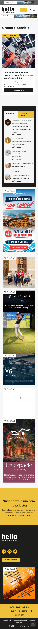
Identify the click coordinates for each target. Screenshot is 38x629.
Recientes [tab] (10, 114)
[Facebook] (9, 551)
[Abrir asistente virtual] (32, 624)
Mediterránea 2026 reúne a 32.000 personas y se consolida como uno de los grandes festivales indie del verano (21, 126)
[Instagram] (4, 551)
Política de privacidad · (19, 620)
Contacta (19, 615)
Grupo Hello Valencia (18, 607)
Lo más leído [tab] (24, 114)
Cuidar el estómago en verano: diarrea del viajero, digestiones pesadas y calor (22, 166)
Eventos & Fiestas (19, 611)
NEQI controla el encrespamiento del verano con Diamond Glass (21, 141)
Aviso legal (7, 620)
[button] (30, 9)
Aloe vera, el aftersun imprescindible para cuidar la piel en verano (22, 154)
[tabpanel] (19, 150)
